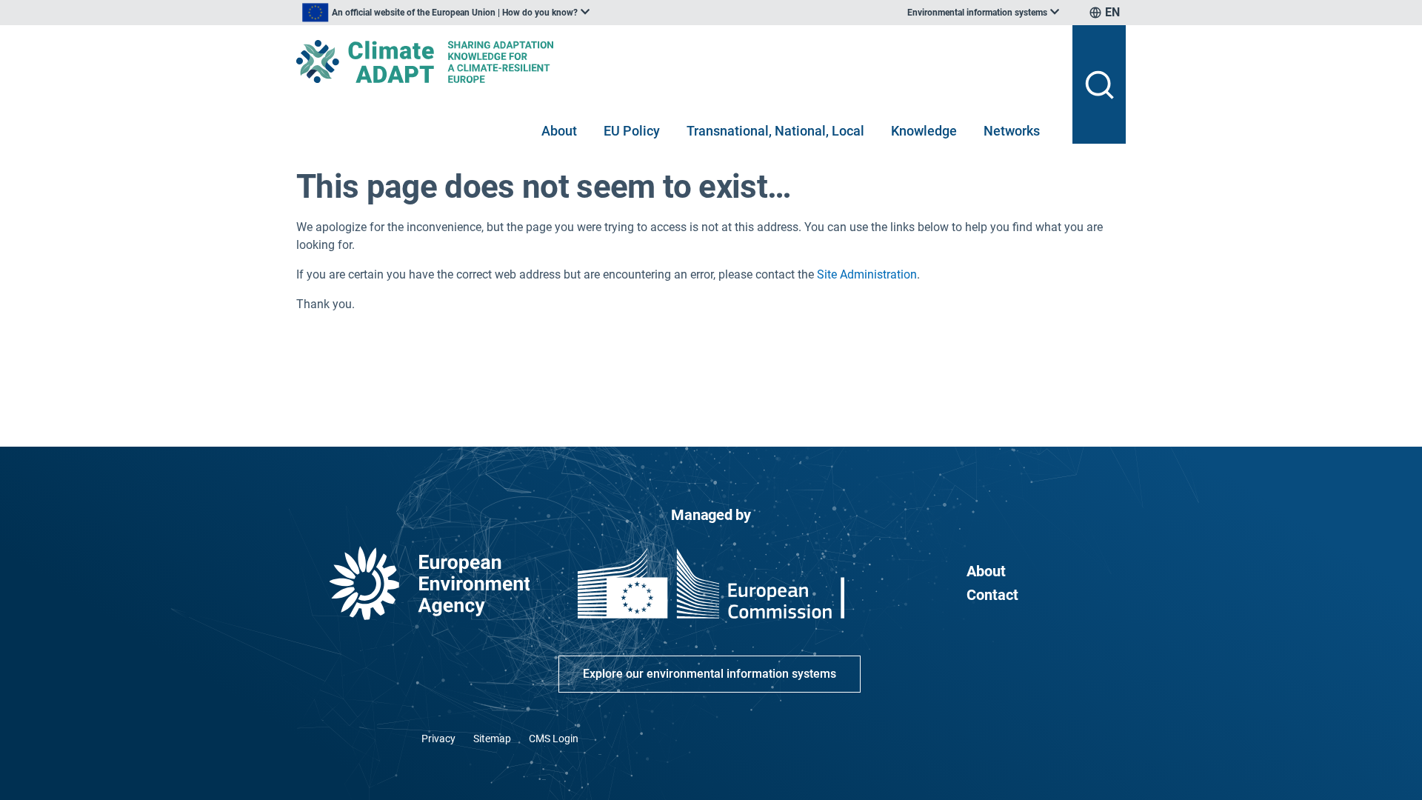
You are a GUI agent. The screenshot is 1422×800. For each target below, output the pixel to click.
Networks (1012, 131)
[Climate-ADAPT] (678, 61)
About (559, 131)
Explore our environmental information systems (709, 674)
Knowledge (924, 131)
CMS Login (553, 738)
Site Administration (867, 274)
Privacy (438, 738)
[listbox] (445, 12)
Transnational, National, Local (775, 131)
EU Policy (632, 131)
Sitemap (492, 738)
